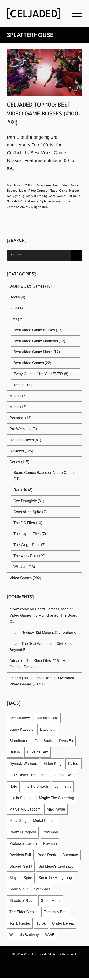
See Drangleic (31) (28, 501)
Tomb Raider (19, 923)
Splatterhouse (50, 201)
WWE (50, 935)
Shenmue (70, 855)
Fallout (73, 764)
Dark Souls (44, 741)
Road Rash (46, 855)
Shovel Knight (20, 866)
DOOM (15, 752)
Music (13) (18, 407)
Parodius (73, 196)
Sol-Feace (31, 201)
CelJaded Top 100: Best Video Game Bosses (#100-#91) (43, 114)
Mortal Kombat (45, 821)
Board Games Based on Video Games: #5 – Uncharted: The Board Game (43, 615)
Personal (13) (20, 418)
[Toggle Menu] (77, 14)
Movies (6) (18, 396)
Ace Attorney (19, 718)
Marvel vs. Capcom (24, 809)
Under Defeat (63, 923)
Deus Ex (66, 741)
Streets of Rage (21, 900)
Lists (22, 190)
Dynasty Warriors (23, 764)
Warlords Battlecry (24, 935)
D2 (9, 196)
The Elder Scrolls (23, 912)
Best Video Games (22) (32, 363)
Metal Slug (18, 821)
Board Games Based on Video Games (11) (44, 476)
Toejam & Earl (55, 912)
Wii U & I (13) (24, 567)
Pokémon (50, 832)
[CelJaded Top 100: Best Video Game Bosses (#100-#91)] (44, 72)
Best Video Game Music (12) (36, 352)
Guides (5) (18, 308)
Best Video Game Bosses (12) (37, 330)
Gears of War (63, 775)
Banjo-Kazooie (21, 729)
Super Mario (51, 900)
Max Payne (56, 809)
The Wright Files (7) (29, 545)
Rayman (50, 843)
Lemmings (62, 786)
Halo (13, 786)
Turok (66, 201)
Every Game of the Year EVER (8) (40, 374)
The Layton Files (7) (29, 534)
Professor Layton (23, 843)
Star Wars (42, 889)
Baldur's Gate (47, 718)
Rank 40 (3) (22, 490)
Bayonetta (48, 729)
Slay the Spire (20, 878)
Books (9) (17, 297)
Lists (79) (17, 319)
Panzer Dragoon (22, 832)
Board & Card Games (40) (31, 286)
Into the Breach (36, 786)
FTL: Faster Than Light (27, 775)
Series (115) (19, 462)
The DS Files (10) (27, 523)
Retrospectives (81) (25, 440)
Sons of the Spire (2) (30, 512)
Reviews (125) (21, 451)
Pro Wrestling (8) (23, 429)
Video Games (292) (25, 578)
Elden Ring (52, 764)
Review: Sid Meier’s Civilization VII (49, 633)
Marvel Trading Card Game (45, 196)
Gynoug (18, 196)
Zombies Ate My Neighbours (27, 207)
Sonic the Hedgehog (55, 878)
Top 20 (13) (22, 385)
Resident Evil (20, 855)
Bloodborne (18, 741)
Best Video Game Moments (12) (39, 341)
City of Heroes (69, 190)
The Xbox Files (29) (29, 556)
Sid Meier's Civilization (57, 866)
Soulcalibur (18, 889)
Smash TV (14, 201)
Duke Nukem (37, 752)
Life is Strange (21, 798)
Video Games (37, 190)
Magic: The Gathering (56, 798)
